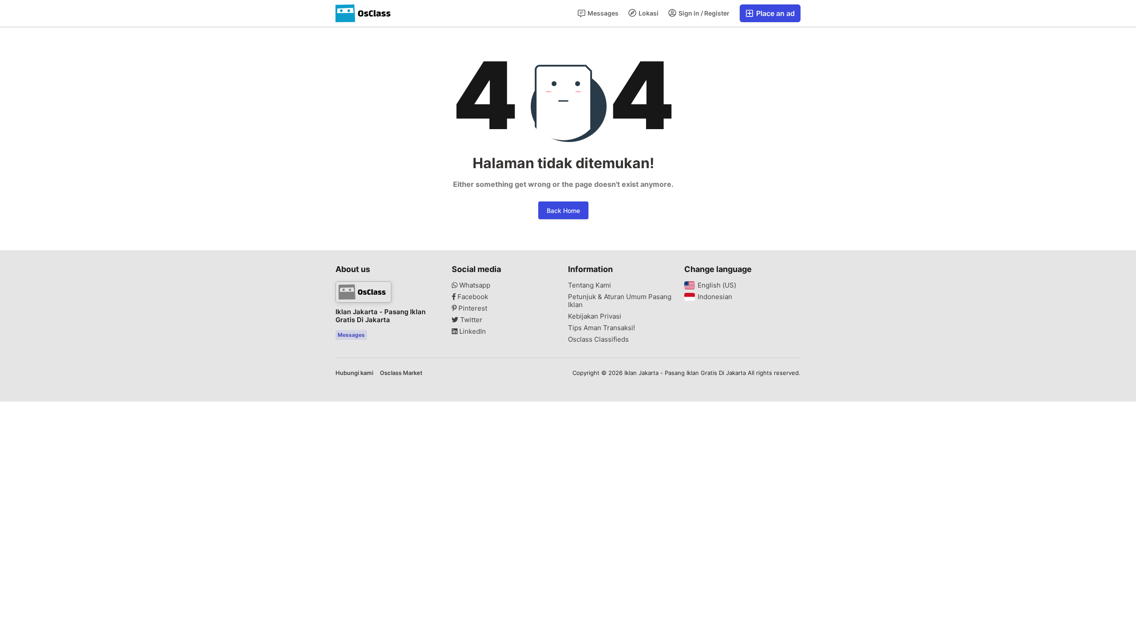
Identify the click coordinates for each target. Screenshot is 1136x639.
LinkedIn (472, 331)
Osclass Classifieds (598, 339)
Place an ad (774, 13)
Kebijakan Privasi (594, 316)
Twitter (470, 320)
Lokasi (648, 13)
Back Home (563, 210)
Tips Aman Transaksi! (601, 328)
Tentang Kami (589, 285)
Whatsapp (474, 285)
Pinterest (472, 308)
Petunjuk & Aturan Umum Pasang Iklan (619, 301)
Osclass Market (401, 372)
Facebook (472, 297)
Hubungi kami (354, 372)
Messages (602, 13)
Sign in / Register (703, 13)
